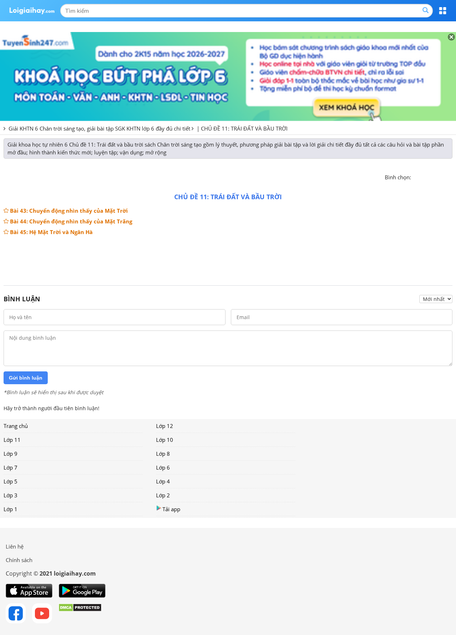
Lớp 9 (10, 453)
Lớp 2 (163, 495)
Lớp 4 (163, 481)
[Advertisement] (228, 257)
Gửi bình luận (25, 378)
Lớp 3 (10, 495)
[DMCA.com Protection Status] (80, 613)
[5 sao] (451, 176)
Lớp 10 (164, 439)
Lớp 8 (163, 453)
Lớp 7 (10, 467)
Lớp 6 (163, 467)
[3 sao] (434, 176)
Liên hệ (15, 546)
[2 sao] (425, 176)
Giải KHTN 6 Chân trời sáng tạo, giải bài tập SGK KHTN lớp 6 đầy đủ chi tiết (99, 128)
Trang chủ (16, 425)
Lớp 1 (10, 509)
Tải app (171, 509)
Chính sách (19, 559)
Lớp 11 (12, 439)
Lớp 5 (10, 481)
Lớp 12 (164, 425)
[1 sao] (417, 176)
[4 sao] (442, 176)
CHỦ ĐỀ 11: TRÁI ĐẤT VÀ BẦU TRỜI (244, 128)
